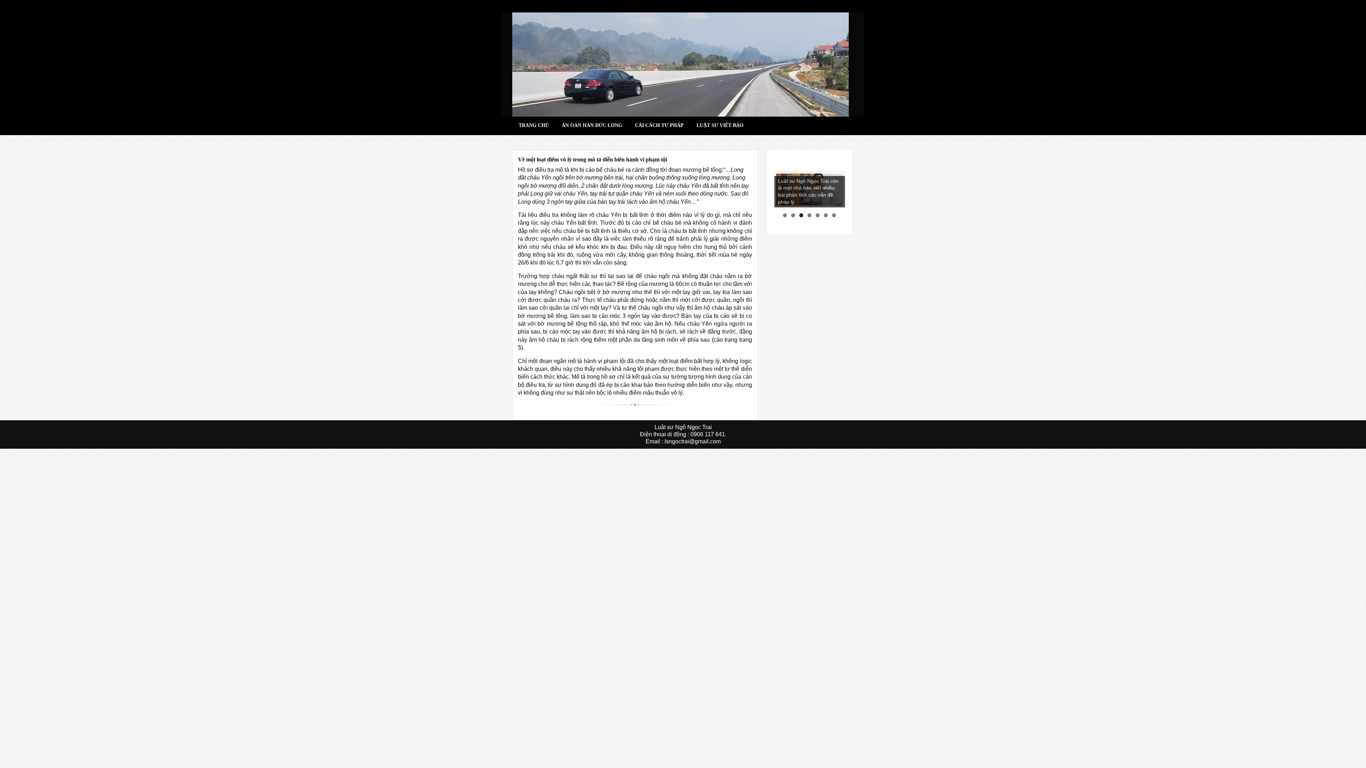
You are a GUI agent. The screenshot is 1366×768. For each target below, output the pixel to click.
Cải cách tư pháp (659, 125)
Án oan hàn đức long (592, 125)
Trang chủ (534, 125)
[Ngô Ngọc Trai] (680, 64)
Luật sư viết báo (720, 125)
